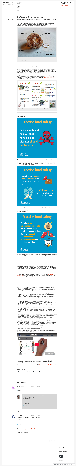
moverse (18, 3)
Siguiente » (13, 19)
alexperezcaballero (21, 19)
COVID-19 (28, 378)
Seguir (61, 456)
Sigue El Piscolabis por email (64, 446)
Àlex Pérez (19, 10)
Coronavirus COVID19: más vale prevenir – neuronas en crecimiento (33, 411)
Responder (53, 440)
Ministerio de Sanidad (21, 365)
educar (18, 6)
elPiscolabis (8, 3)
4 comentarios (53, 19)
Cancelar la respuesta (40, 429)
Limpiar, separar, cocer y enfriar (49, 77)
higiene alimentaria (33, 378)
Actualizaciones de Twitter (66, 3)
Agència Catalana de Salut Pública (46, 364)
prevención (39, 378)
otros (18, 9)
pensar (18, 5)
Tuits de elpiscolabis (64, 5)
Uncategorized (47, 19)
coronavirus (23, 378)
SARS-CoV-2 (44, 378)
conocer (18, 7)
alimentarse (19, 2)
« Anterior (8, 19)
